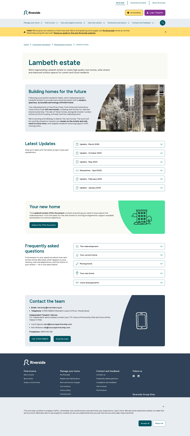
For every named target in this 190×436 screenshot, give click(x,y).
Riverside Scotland (138, 3)
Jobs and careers (95, 23)
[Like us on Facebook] (133, 376)
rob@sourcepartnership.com (56, 327)
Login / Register (156, 13)
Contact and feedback (141, 23)
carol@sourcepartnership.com (58, 324)
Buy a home (28, 379)
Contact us (100, 375)
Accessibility (135, 13)
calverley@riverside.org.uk (49, 307)
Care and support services (71, 23)
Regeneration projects (63, 45)
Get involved (101, 386)
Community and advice (117, 23)
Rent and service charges (70, 382)
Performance (101, 390)
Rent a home (29, 375)
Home (26, 45)
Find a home (50, 23)
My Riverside (108, 30)
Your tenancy (65, 386)
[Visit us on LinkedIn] (138, 376)
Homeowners (65, 394)
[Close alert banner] (165, 32)
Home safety (65, 390)
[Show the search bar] (162, 23)
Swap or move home (32, 382)
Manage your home (31, 23)
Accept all (145, 423)
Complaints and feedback (106, 382)
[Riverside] (33, 13)
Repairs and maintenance (70, 379)
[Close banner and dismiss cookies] (163, 406)
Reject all (159, 423)
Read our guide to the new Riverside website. (75, 33)
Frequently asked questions (107, 379)
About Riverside (158, 3)
